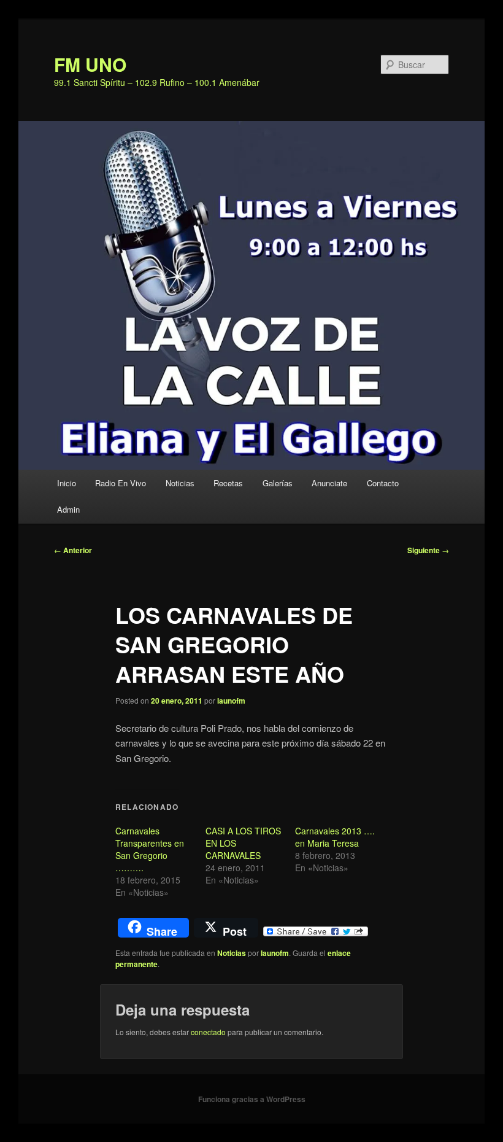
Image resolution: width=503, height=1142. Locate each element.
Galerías (278, 483)
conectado (208, 1032)
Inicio (66, 483)
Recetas (228, 483)
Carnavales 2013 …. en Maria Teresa (335, 837)
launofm (231, 700)
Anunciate (329, 483)
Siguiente (428, 550)
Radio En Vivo (120, 483)
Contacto (383, 483)
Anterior (73, 550)
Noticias (180, 483)
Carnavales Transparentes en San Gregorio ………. (149, 849)
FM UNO (90, 64)
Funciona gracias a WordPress (251, 1099)
